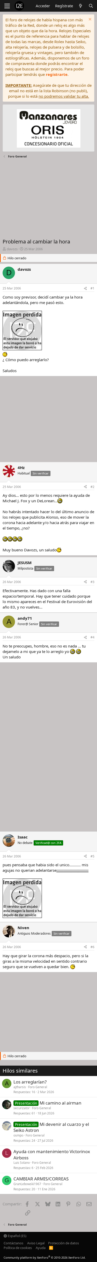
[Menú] (7, 6)
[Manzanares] (48, 129)
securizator (21, 1108)
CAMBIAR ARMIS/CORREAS (41, 1179)
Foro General (37, 1087)
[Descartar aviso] (89, 20)
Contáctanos (13, 1243)
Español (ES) (16, 1235)
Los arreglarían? (30, 1082)
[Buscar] (91, 6)
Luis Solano (21, 1162)
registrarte (57, 74)
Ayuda (41, 1247)
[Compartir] (85, 289)
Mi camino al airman (60, 1103)
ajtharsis (19, 1087)
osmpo (18, 1135)
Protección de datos (63, 1243)
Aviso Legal (35, 1243)
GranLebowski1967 (27, 1184)
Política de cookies (18, 1247)
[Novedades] (81, 6)
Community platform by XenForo (45, 1257)
